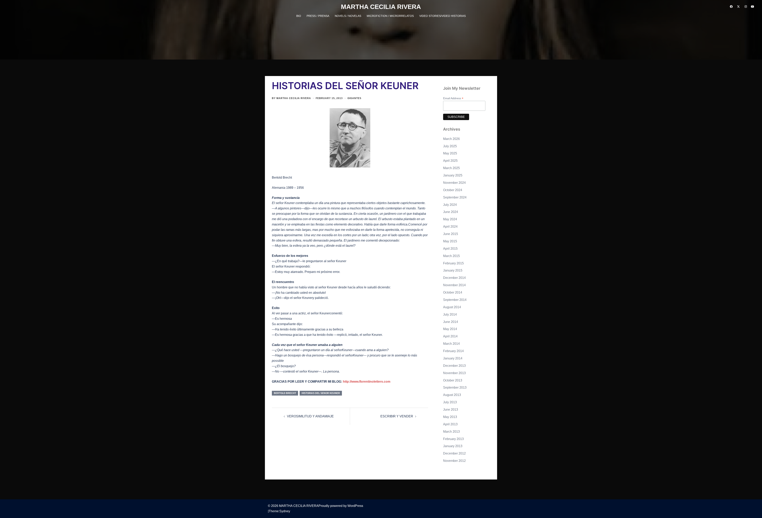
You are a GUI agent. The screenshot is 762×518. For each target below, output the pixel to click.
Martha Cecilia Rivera (293, 98)
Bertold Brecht (285, 393)
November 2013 (454, 373)
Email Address (453, 98)
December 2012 (454, 453)
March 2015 (451, 256)
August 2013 (452, 395)
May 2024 (450, 219)
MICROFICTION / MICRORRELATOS (390, 15)
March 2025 (451, 168)
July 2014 (450, 314)
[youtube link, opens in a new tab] (752, 6)
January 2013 (452, 446)
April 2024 (450, 226)
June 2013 (450, 409)
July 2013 (450, 402)
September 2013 (455, 387)
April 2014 (450, 336)
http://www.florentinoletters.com (366, 381)
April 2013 (450, 424)
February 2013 (453, 439)
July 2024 (450, 204)
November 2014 (454, 285)
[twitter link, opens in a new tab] (738, 6)
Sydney (284, 511)
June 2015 (450, 234)
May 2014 (450, 329)
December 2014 (454, 277)
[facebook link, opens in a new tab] (731, 6)
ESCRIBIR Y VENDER (396, 416)
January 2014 (452, 358)
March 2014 (451, 343)
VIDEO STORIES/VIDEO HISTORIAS (442, 15)
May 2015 (450, 241)
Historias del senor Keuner (321, 393)
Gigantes (354, 98)
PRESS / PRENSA (318, 15)
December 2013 (454, 365)
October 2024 (452, 190)
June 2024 (450, 212)
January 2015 (452, 270)
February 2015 (453, 263)
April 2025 (450, 160)
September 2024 (455, 197)
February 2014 (453, 351)
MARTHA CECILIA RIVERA (381, 6)
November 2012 (454, 460)
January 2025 (452, 175)
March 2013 (451, 431)
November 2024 (454, 182)
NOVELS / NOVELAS (348, 15)
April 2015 (450, 248)
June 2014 (450, 322)
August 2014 (452, 307)
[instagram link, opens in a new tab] (745, 6)
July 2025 (450, 146)
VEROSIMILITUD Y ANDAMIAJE (310, 416)
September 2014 (455, 299)
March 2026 (451, 139)
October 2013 (452, 380)
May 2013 (450, 417)
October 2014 (452, 292)
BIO (298, 15)
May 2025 (450, 153)
